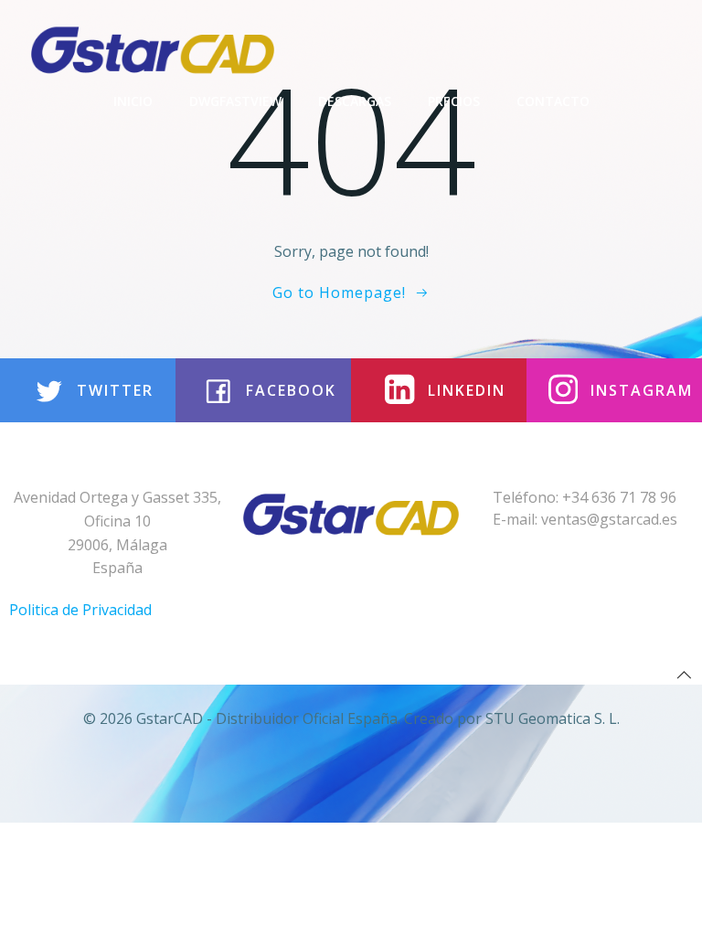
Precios (454, 101)
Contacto (553, 101)
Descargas (354, 101)
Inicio (133, 101)
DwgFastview (235, 101)
